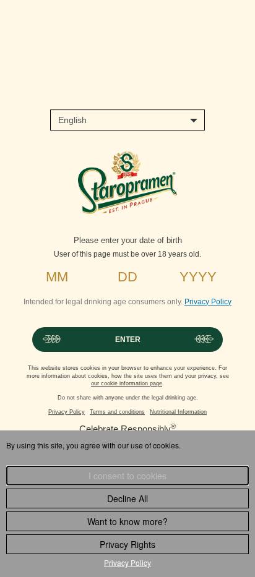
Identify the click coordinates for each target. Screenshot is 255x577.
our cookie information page (126, 383)
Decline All (127, 498)
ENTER (127, 339)
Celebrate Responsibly (125, 429)
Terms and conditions (117, 412)
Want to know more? (127, 521)
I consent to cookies (127, 475)
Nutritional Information (178, 412)
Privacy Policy (207, 301)
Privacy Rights (127, 544)
